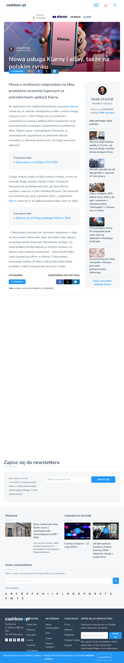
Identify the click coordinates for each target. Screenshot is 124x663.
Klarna (74, 106)
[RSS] (22, 640)
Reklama (68, 629)
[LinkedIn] (18, 640)
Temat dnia (31, 624)
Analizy (29, 640)
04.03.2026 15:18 (23, 50)
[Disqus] (44, 333)
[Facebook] (6, 640)
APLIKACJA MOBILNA (31, 288)
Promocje (11, 515)
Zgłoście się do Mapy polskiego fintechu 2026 (42, 218)
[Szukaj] (115, 5)
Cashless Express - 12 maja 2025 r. (76, 545)
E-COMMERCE (17, 71)
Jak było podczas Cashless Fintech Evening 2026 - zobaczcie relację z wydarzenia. (103, 550)
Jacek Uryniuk (23, 48)
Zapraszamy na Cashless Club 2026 (36, 162)
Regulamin (69, 634)
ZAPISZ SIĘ (103, 479)
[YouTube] (14, 640)
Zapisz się (115, 635)
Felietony (30, 629)
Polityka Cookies (72, 640)
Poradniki (30, 645)
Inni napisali (32, 650)
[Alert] (106, 5)
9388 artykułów (106, 112)
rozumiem (104, 657)
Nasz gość (31, 634)
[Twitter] (10, 640)
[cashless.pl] (16, 5)
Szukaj (49, 638)
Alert (48, 633)
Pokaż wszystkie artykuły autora (102, 282)
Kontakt (68, 645)
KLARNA (17, 288)
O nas (67, 624)
